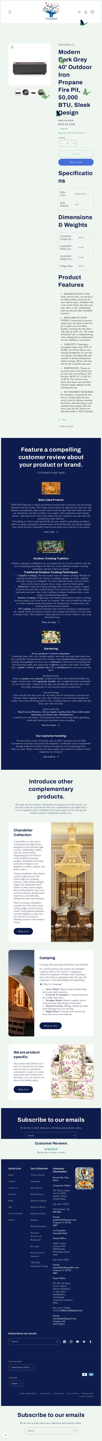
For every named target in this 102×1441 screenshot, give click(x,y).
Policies (11, 1220)
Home (10, 1175)
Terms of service (73, 1393)
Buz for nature (49, 725)
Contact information (86, 1396)
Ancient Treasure (38, 1175)
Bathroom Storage (38, 1213)
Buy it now (76, 162)
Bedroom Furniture (38, 1226)
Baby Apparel (36, 1188)
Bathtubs (34, 1220)
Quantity (61, 138)
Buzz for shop (49, 622)
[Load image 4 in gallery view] (41, 92)
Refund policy (46, 1393)
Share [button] (64, 419)
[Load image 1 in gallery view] (18, 92)
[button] (10, 12)
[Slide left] (11, 92)
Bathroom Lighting (38, 1200)
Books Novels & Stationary (37, 1254)
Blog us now (50, 1026)
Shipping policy (88, 1393)
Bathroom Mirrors (38, 1207)
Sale (10, 1207)
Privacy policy (59, 1393)
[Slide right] (48, 92)
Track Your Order (15, 1213)
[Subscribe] (74, 1135)
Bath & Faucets (37, 1194)
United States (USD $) (20, 1367)
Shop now (23, 931)
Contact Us (13, 1188)
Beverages (35, 1246)
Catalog (11, 1181)
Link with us (49, 756)
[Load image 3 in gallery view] (33, 92)
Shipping (62, 133)
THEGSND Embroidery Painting (39, 1264)
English (14, 1383)
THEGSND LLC (31, 1394)
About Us (12, 1194)
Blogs (10, 1200)
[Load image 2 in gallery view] (26, 92)
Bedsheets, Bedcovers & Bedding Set (36, 1236)
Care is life (49, 532)
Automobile (36, 1181)
